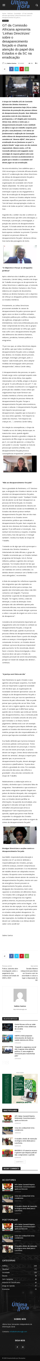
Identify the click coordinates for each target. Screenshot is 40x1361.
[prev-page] (3, 1062)
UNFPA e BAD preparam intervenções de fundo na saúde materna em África (24, 1038)
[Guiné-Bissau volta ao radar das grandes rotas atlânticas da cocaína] (7, 1027)
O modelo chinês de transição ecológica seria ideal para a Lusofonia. (26, 1141)
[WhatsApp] (27, 69)
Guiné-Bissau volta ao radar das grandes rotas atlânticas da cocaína (25, 1027)
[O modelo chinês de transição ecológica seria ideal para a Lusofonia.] (7, 1141)
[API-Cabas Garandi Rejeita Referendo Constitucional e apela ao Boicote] (7, 1119)
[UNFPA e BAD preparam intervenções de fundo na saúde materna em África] (7, 1038)
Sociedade (17, 13)
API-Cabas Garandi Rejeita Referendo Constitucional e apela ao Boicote (25, 1118)
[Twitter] (16, 69)
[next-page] (7, 1062)
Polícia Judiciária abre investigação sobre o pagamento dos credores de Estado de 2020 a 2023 (10, 973)
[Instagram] (23, 1347)
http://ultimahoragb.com (20, 1009)
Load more (19, 1162)
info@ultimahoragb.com (18, 1332)
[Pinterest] (21, 69)
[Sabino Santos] (3, 63)
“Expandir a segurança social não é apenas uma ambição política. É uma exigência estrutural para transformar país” (25, 1051)
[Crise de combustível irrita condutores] (7, 1130)
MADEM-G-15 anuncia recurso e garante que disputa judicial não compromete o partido (26, 1153)
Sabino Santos (11, 63)
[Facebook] (11, 69)
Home (4, 13)
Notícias (10, 13)
